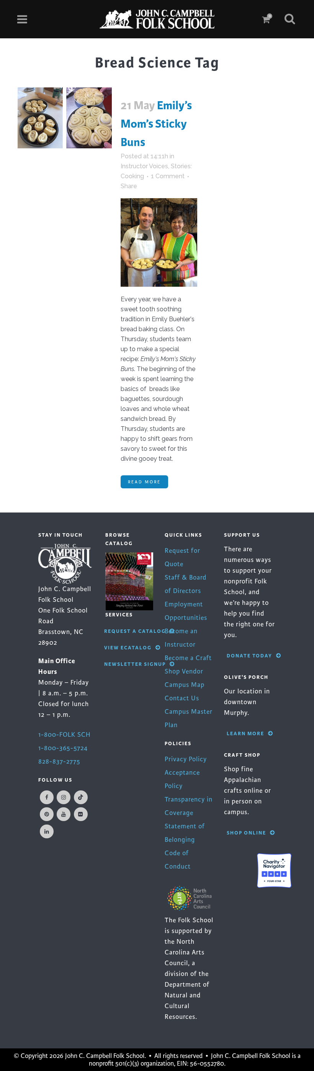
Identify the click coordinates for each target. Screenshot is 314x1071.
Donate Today (249, 655)
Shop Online (246, 833)
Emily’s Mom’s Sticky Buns (156, 123)
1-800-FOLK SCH (64, 735)
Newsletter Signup (135, 664)
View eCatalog (128, 647)
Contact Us (182, 698)
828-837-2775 (59, 761)
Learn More (245, 733)
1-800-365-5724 (63, 748)
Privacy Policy (186, 759)
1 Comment (168, 176)
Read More (144, 482)
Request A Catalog (135, 631)
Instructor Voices (144, 166)
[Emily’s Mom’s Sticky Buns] (65, 117)
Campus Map (184, 685)
